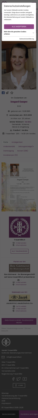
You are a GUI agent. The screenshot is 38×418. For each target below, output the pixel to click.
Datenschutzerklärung (26, 39)
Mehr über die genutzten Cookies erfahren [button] (15, 33)
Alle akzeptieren (19, 27)
